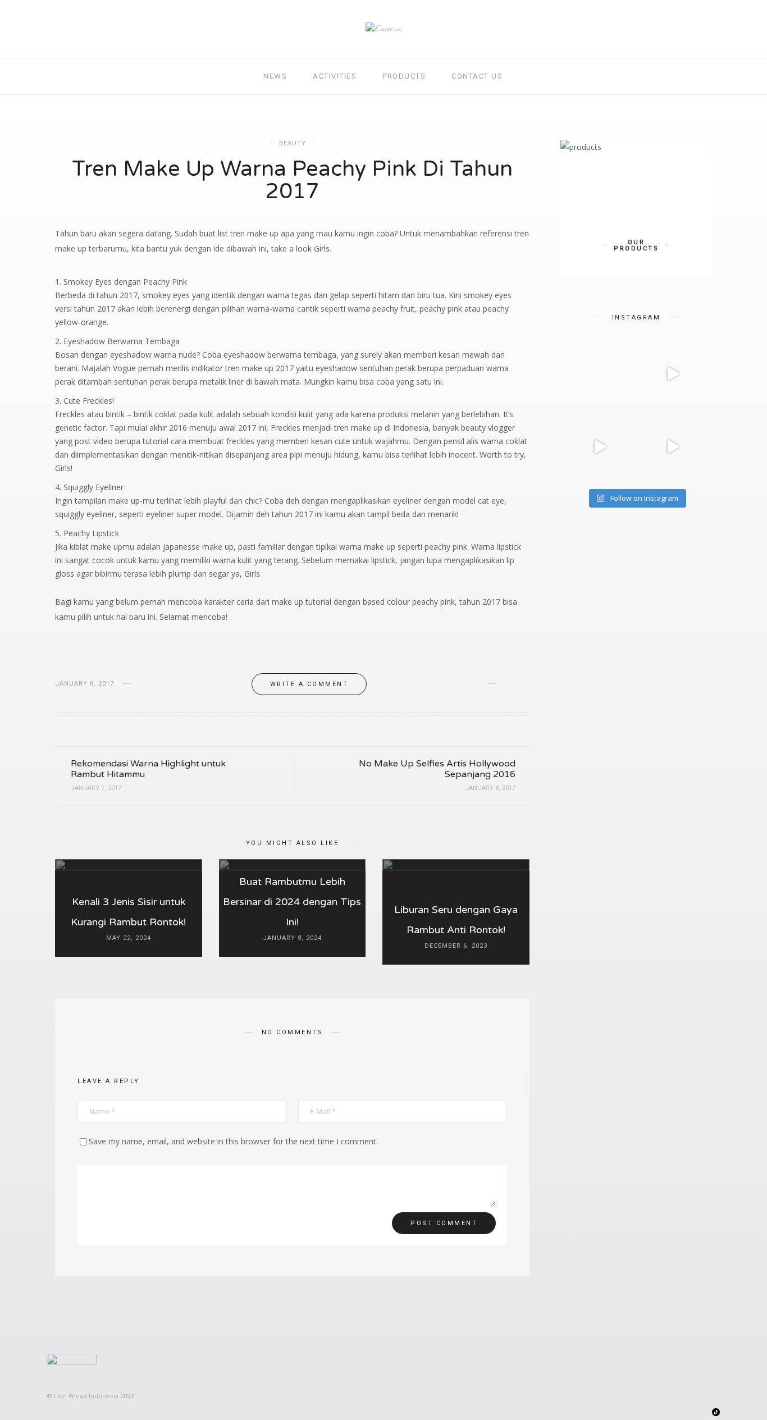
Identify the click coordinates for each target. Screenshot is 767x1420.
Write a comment (309, 684)
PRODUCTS (404, 76)
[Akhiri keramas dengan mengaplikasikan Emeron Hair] (599, 374)
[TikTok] (715, 1411)
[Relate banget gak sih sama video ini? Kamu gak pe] (672, 447)
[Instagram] (674, 1412)
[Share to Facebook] (508, 683)
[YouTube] (695, 1412)
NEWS (275, 76)
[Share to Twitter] (526, 683)
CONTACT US (477, 76)
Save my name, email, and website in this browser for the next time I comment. (233, 1141)
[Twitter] (654, 1412)
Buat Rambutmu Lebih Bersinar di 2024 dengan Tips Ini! (292, 901)
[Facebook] (633, 1412)
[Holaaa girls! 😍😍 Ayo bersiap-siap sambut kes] (599, 447)
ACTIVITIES (335, 76)
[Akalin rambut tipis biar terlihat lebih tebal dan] (672, 374)
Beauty (292, 143)
